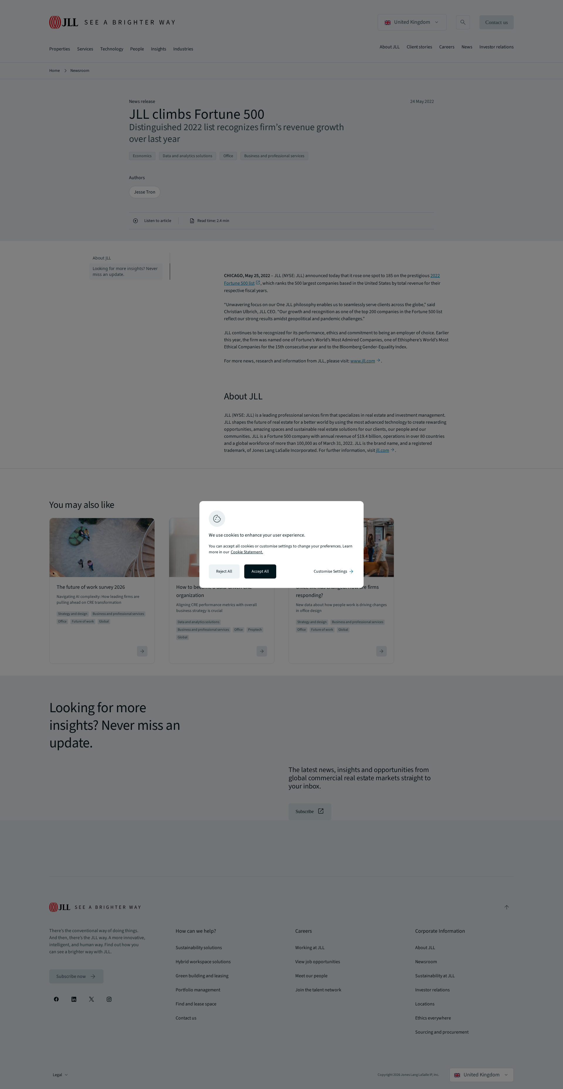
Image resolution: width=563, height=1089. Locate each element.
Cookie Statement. (247, 552)
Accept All (260, 571)
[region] (281, 544)
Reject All (224, 571)
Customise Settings (334, 571)
